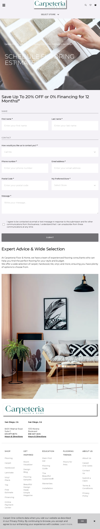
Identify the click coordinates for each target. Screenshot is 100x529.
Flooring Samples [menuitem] (27, 478)
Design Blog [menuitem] (26, 470)
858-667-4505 (34, 434)
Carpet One (10, 44)
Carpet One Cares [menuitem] (87, 464)
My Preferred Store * (61, 179)
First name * (7, 119)
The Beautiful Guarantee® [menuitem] (48, 476)
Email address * (58, 161)
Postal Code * (8, 179)
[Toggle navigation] (3, 5)
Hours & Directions (14, 436)
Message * (6, 196)
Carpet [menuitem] (8, 463)
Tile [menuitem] (6, 485)
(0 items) (95, 5)
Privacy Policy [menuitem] (85, 494)
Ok (82, 521)
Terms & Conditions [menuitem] (87, 487)
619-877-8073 (11, 434)
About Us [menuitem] (86, 458)
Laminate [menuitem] (9, 472)
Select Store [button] (48, 14)
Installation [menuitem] (47, 488)
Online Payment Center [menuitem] (9, 505)
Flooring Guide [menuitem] (46, 467)
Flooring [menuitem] (8, 458)
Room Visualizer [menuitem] (28, 463)
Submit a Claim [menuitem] (86, 479)
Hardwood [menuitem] (9, 468)
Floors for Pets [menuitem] (67, 463)
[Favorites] (90, 5)
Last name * (57, 119)
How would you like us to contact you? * (20, 145)
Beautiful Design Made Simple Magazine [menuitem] (28, 490)
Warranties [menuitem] (47, 483)
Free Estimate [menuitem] (9, 491)
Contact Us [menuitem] (86, 471)
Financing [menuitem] (9, 497)
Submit (50, 237)
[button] (85, 5)
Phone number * (9, 161)
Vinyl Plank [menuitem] (7, 478)
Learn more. (66, 524)
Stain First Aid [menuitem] (47, 459)
